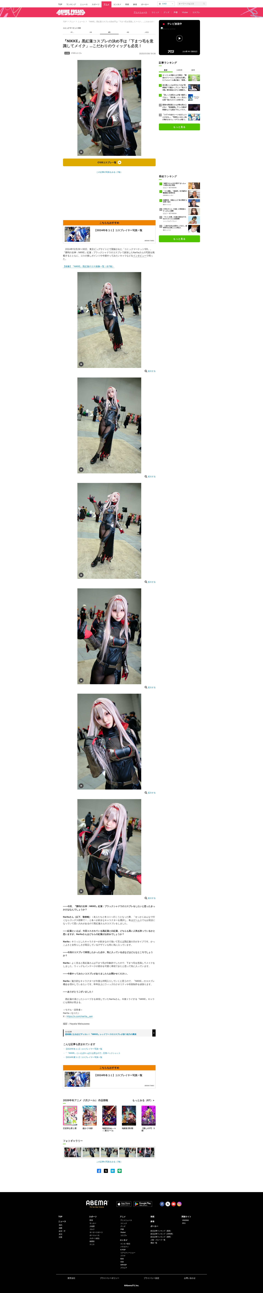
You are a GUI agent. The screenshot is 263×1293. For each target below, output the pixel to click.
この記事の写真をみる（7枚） (109, 172)
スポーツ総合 (94, 1238)
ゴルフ (92, 1229)
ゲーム (136, 920)
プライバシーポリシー (109, 1278)
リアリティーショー (127, 1253)
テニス (92, 1244)
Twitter (167, 1204)
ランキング (71, 4)
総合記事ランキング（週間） (161, 1237)
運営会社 (71, 1278)
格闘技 (92, 1241)
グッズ (166, 12)
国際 (60, 1228)
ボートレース (94, 1235)
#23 (147, 32)
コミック (155, 12)
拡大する (152, 371)
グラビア (123, 1268)
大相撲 (92, 1226)
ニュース (84, 4)
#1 (71, 32)
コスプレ (196, 12)
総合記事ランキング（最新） (161, 1231)
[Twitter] (104, 1171)
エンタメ (117, 4)
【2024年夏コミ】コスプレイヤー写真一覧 (83, 1057)
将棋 (127, 4)
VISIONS (185, 1220)
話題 (60, 1237)
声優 (176, 12)
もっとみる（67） (142, 1100)
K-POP (123, 1250)
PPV (183, 1223)
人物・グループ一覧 (158, 1240)
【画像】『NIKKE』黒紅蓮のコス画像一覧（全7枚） (88, 266)
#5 (109, 32)
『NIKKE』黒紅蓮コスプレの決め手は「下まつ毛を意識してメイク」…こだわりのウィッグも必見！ (127, 21)
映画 (122, 1259)
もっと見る (179, 127)
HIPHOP (123, 1265)
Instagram (179, 1204)
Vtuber (185, 12)
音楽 (122, 1262)
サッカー (93, 1223)
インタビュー (139, 255)
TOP (60, 4)
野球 (91, 1220)
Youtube (173, 1204)
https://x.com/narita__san (80, 1016)
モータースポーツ (96, 1232)
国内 (60, 1225)
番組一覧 (154, 1243)
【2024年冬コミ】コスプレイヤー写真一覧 (83, 1049)
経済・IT (62, 1231)
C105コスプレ (76, 53)
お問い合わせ (189, 1278)
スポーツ (95, 4)
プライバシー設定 (151, 1278)
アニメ (106, 4)
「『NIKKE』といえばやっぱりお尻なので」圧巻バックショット (92, 1053)
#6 (128, 32)
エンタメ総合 (125, 1244)
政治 (60, 1234)
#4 (91, 32)
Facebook (162, 1204)
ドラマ (122, 1256)
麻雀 (135, 4)
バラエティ (124, 1247)
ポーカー (145, 4)
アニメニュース (140, 12)
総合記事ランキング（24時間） (162, 1234)
